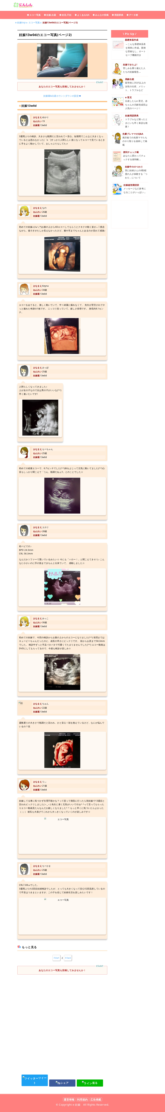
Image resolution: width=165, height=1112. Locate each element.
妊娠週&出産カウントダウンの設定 (61, 95)
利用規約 (82, 1099)
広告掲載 (95, 1099)
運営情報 (69, 1099)
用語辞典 (118, 14)
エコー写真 (35, 14)
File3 (68, 957)
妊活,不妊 (67, 14)
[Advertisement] (62, 994)
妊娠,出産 (51, 14)
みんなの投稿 (102, 14)
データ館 (133, 14)
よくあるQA (83, 14)
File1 (56, 957)
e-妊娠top (20, 22)
